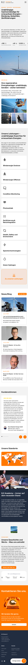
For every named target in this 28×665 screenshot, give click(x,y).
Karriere (3, 656)
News (2, 650)
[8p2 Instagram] (2, 661)
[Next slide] (25, 437)
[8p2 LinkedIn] (4, 661)
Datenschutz (14, 654)
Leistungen (3, 648)
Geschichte (3, 654)
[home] (7, 2)
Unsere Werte (4, 652)
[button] (25, 2)
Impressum (13, 652)
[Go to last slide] (20, 437)
